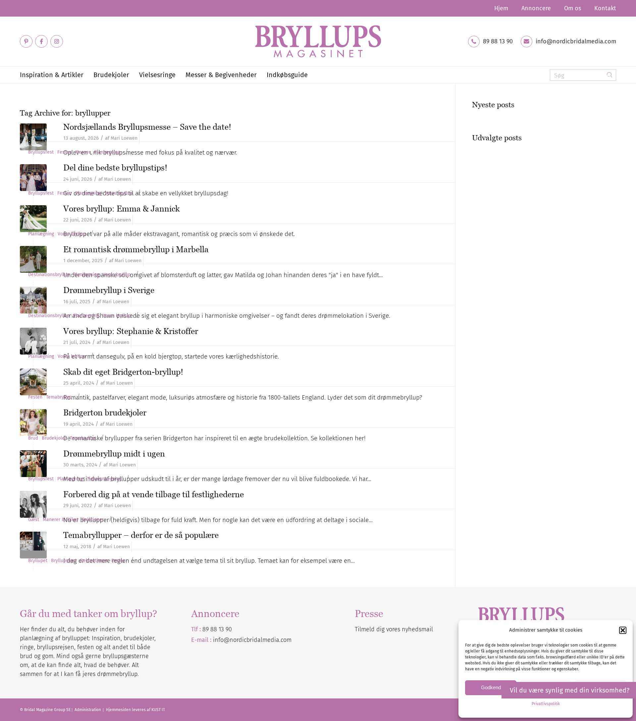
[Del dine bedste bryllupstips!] (33, 177)
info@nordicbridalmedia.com (576, 41)
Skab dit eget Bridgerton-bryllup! (123, 372)
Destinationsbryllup (49, 274)
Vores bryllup (118, 193)
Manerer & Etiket (60, 519)
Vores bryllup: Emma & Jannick (121, 209)
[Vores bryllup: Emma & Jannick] (33, 218)
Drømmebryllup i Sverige (108, 290)
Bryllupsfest (41, 152)
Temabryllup (59, 397)
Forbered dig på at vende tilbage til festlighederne (153, 494)
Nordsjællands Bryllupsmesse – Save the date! (147, 127)
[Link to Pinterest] (26, 41)
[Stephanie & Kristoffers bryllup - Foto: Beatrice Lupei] (33, 341)
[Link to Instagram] (56, 41)
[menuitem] (501, 8)
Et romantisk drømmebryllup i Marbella (136, 249)
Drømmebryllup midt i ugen (114, 453)
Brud (33, 438)
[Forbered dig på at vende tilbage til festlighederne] (33, 504)
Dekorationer (94, 560)
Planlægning (107, 152)
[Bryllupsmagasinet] (318, 41)
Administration (88, 709)
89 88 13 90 (498, 41)
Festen (64, 152)
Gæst (33, 519)
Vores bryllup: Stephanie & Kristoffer (130, 331)
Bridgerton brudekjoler (104, 412)
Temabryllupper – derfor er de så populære (141, 535)
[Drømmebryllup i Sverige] (33, 300)
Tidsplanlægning (104, 479)
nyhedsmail (417, 629)
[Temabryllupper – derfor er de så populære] (33, 545)
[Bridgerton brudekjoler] (33, 422)
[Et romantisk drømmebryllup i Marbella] (33, 259)
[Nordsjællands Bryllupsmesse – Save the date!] (33, 136)
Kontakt (605, 8)
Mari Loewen (124, 138)
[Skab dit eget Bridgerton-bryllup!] (33, 381)
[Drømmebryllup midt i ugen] (33, 463)
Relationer (93, 519)
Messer (82, 152)
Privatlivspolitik (546, 703)
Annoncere (536, 8)
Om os (572, 8)
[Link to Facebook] (41, 41)
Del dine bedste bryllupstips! (115, 167)
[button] (622, 630)
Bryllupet (37, 560)
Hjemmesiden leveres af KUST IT (135, 709)
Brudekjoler (54, 438)
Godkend (491, 687)
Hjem (501, 8)
